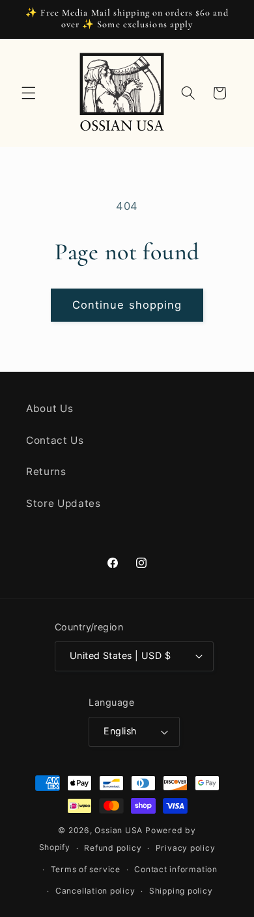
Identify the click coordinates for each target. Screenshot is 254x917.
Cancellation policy (95, 891)
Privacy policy (186, 848)
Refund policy (112, 848)
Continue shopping (127, 304)
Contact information (176, 869)
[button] (28, 93)
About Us (49, 408)
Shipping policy (181, 891)
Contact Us (55, 440)
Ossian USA (118, 830)
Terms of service (85, 869)
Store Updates (63, 503)
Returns (46, 471)
